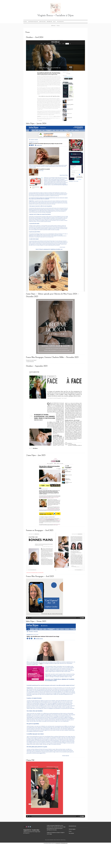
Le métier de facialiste (33, 21)
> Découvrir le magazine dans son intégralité (34, 572)
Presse (70, 831)
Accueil (25, 21)
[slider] (82, 618)
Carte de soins (42, 21)
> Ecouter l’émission (30, 361)
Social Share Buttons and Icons (50, 843)
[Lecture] (27, 617)
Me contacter (60, 21)
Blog (54, 21)
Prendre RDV (49, 21)
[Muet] (80, 617)
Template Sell (63, 839)
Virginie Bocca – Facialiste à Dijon (56, 15)
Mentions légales (72, 829)
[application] (55, 618)
